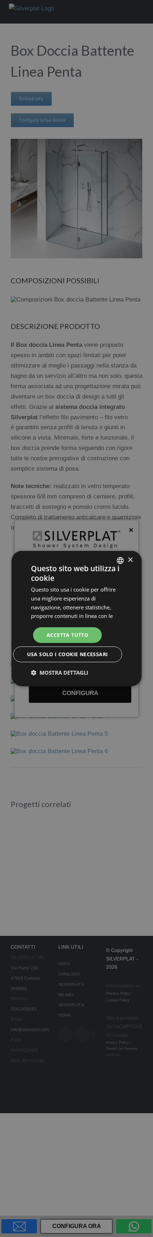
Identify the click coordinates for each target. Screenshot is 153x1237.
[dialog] (76, 618)
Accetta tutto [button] (67, 634)
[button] (59, 672)
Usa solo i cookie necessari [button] (67, 654)
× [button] (130, 560)
